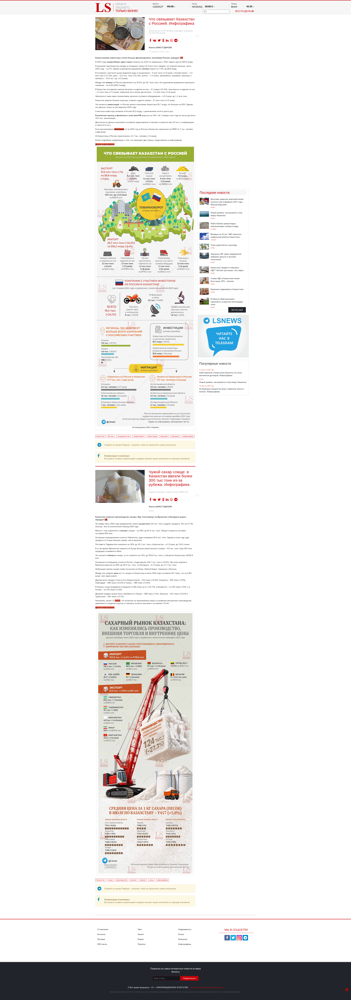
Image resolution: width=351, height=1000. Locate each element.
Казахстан (100, 436)
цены (151, 880)
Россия (111, 436)
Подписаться (189, 978)
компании (175, 436)
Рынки (181, 934)
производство (121, 880)
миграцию (119, 129)
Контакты (101, 934)
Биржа (141, 939)
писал (117, 600)
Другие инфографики (127, 285)
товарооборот (138, 436)
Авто (140, 929)
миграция (164, 436)
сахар (110, 880)
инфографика (188, 436)
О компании (102, 929)
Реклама (101, 939)
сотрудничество (123, 436)
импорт (143, 880)
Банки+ (141, 934)
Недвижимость (184, 929)
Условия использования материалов (206, 987)
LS (181, 58)
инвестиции (152, 436)
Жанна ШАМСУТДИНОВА (160, 47)
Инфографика (184, 944)
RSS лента (102, 944)
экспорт (134, 880)
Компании (182, 939)
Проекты (141, 944)
